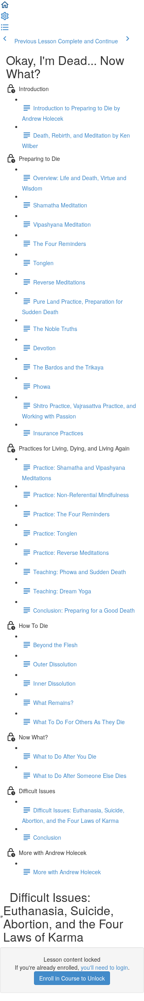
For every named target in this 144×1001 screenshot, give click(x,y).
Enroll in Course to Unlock (72, 978)
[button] (5, 7)
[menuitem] (5, 18)
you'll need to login (104, 967)
